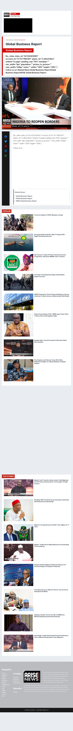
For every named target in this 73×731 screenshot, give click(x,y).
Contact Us (16, 681)
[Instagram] (15, 188)
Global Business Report (19, 50)
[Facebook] (13, 188)
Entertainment (5, 684)
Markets (15, 692)
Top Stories (8, 476)
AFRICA (4, 679)
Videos (4, 692)
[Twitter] (14, 188)
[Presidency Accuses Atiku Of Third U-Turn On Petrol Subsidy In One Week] (18, 589)
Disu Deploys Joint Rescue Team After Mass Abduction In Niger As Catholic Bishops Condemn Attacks (50, 361)
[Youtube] (17, 188)
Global (4, 677)
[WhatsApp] (16, 188)
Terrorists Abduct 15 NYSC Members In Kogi (48, 215)
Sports (4, 686)
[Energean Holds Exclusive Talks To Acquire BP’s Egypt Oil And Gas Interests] (18, 234)
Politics (4, 682)
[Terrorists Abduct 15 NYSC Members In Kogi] (18, 214)
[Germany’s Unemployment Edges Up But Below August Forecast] (18, 274)
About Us (15, 677)
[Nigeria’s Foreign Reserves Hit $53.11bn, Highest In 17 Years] (18, 524)
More (3, 696)
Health (3, 690)
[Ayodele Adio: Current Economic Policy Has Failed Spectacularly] (18, 339)
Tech (3, 688)
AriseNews (21, 40)
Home (3, 673)
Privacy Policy (17, 683)
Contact (4, 694)
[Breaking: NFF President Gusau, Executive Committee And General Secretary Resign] (18, 499)
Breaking (4, 675)
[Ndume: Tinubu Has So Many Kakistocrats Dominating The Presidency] (18, 544)
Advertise (15, 679)
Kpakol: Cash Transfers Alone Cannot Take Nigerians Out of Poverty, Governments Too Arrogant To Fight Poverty (51, 481)
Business (4, 680)
